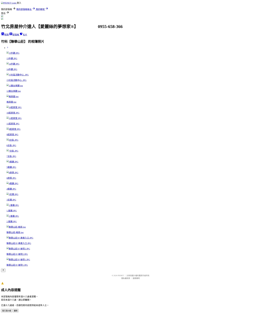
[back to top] (3, 270)
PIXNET (121, 276)
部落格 (16, 35)
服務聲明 (136, 278)
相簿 (6, 35)
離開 (15, 311)
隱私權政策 (125, 278)
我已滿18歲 (6, 311)
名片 (25, 35)
